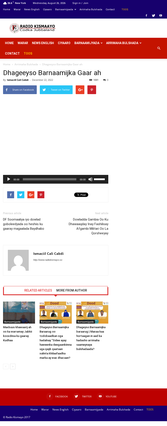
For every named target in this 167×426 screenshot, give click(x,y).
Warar (17, 9)
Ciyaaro (47, 9)
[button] (159, 48)
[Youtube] (160, 15)
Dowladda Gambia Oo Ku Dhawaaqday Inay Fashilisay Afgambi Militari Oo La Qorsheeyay (88, 226)
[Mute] (90, 179)
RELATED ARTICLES (38, 290)
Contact (110, 9)
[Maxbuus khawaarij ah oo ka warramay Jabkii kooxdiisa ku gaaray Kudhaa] (19, 313)
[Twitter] (153, 15)
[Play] (9, 179)
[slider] (100, 179)
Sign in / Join (80, 3)
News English (32, 9)
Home (6, 9)
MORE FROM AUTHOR (71, 290)
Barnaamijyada (64, 9)
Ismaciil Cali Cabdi (17, 79)
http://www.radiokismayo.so (47, 260)
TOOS (125, 9)
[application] (55, 179)
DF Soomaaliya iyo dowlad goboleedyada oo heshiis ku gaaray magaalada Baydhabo (23, 224)
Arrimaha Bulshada (91, 9)
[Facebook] (146, 15)
